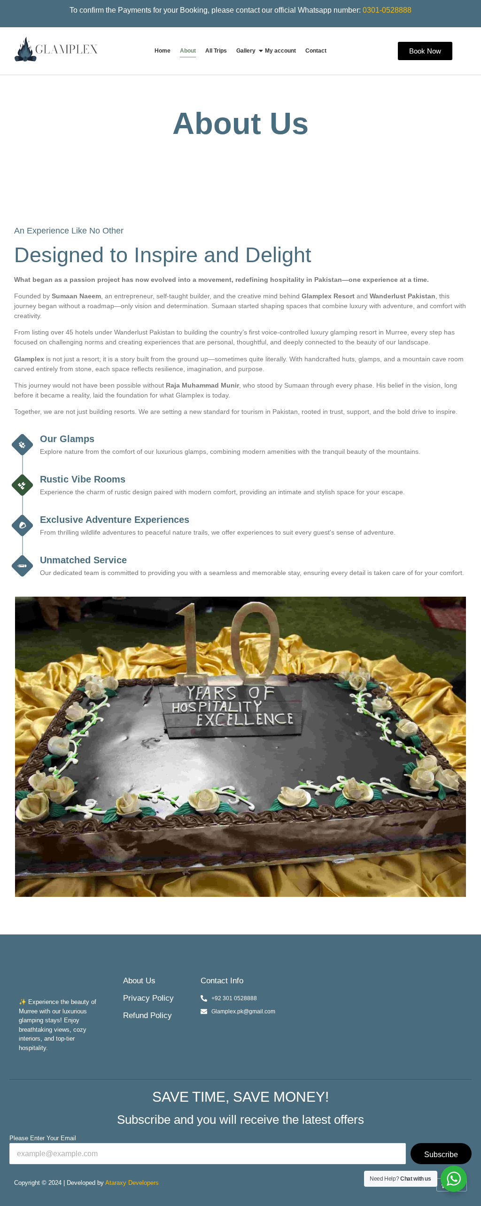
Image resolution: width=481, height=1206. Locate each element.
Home (163, 50)
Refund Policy (147, 1015)
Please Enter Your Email (42, 1138)
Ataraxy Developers (132, 1182)
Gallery (246, 50)
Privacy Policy (148, 998)
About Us (139, 980)
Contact (315, 50)
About (188, 50)
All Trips (216, 50)
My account (280, 50)
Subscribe (441, 1155)
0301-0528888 (387, 10)
